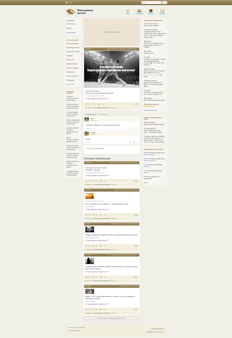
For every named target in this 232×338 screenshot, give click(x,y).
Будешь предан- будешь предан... (154, 124)
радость (135, 190)
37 (96, 215)
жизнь (108, 49)
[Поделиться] (99, 104)
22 (96, 277)
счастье (126, 190)
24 (96, 246)
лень (115, 162)
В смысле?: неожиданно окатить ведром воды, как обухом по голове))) (154, 45)
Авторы (151, 10)
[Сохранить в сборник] (93, 104)
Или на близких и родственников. (154, 100)
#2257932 (147, 165)
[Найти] (163, 2)
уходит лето (70, 24)
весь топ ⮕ (69, 84)
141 (89, 277)
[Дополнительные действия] (103, 104)
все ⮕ (145, 182)
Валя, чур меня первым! (151, 25)
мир (133, 286)
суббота (69, 28)
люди (131, 190)
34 (96, 309)
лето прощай (71, 33)
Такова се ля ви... (149, 53)
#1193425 (88, 255)
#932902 (146, 166)
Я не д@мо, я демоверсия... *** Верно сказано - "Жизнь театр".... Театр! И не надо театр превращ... (154, 140)
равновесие (135, 224)
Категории (139, 10)
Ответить (88, 128)
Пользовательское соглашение (76, 327)
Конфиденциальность (74, 330)
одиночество (114, 224)
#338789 (146, 176)
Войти (70, 3)
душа (129, 224)
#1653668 (88, 286)
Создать (162, 10)
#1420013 (147, 159)
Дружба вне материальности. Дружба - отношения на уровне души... (154, 84)
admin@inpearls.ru (159, 332)
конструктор (122, 49)
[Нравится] (86, 104)
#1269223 (88, 162)
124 (89, 309)
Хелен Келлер (149, 154)
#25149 (146, 172)
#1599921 (88, 190)
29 (89, 104)
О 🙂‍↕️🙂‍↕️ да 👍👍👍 (149, 106)
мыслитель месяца (133, 162)
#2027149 (88, 49)
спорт (113, 49)
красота (117, 190)
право (136, 286)
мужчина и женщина (130, 255)
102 (89, 246)
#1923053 (88, 224)
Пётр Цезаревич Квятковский (97, 98)
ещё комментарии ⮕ (150, 110)
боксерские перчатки (132, 49)
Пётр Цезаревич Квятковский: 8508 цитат (111, 318)
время (125, 286)
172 (89, 181)
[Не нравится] (137, 128)
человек (125, 224)
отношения (114, 255)
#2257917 (147, 170)
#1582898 (147, 153)
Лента (127, 10)
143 (89, 215)
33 (96, 181)
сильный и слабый (122, 162)
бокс (117, 49)
